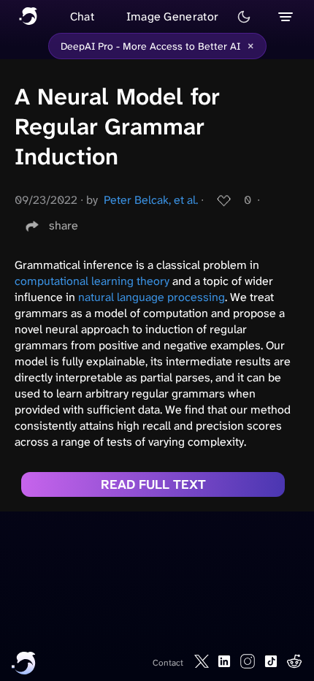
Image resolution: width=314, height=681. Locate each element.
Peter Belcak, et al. (151, 200)
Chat (82, 16)
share (63, 225)
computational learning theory (92, 281)
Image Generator (172, 16)
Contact (168, 663)
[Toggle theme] (244, 16)
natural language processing (151, 297)
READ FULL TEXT (153, 484)
